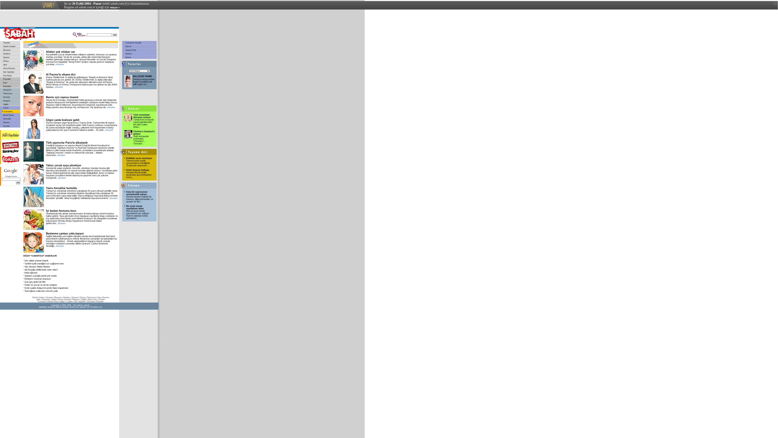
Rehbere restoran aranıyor (38, 279)
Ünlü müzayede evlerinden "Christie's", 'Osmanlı (141, 140)
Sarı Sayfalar (8, 72)
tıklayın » (115, 7)
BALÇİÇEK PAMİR (142, 76)
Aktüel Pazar (8, 115)
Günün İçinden (9, 46)
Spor (5, 65)
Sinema (6, 122)
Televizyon (7, 93)
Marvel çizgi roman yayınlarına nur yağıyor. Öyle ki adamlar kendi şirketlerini (138, 214)
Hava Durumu (9, 68)
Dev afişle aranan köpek (36, 260)
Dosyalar (7, 79)
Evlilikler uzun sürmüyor (139, 158)
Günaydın (7, 90)
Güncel (128, 46)
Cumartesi (8, 112)
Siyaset (6, 57)
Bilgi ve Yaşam (66, 302)
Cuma (5, 108)
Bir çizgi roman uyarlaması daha (135, 207)
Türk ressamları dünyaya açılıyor (142, 116)
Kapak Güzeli (57, 299)
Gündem (6, 54)
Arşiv (5, 83)
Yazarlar (6, 43)
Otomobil (7, 119)
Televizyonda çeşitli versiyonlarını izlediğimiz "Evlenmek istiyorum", (138, 163)
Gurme (128, 57)
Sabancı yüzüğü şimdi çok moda (41, 276)
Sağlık (6, 104)
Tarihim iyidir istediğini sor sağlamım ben (44, 263)
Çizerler (6, 126)
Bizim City (92, 299)
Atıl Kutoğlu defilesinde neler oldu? (41, 269)
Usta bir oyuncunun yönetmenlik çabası (136, 193)
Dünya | (83, 297)
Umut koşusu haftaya (137, 170)
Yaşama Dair (130, 50)
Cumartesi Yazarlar (133, 43)
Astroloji (6, 97)
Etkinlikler (7, 86)
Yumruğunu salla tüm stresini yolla (41, 291)
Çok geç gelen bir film (35, 282)
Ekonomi (7, 50)
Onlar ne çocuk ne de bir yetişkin (41, 285)
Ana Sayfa (7, 76)
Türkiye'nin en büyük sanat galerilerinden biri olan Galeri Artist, (143, 123)
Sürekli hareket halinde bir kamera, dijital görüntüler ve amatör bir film (139, 199)
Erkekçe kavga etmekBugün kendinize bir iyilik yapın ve (144, 81)
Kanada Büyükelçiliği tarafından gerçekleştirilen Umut (139, 174)
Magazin (6, 101)
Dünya (6, 61)
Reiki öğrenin (31, 273)
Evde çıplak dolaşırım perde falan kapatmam (46, 288)
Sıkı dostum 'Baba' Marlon (37, 266)
